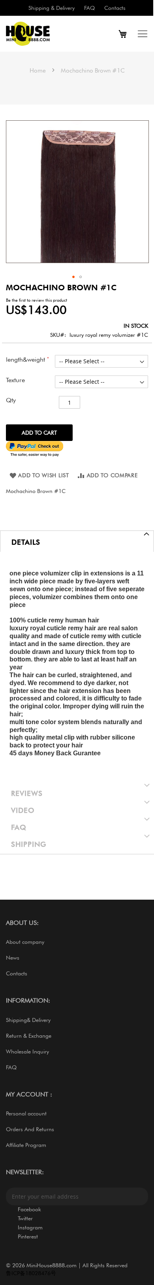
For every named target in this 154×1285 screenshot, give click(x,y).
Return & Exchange (28, 1036)
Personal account (26, 1113)
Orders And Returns (30, 1129)
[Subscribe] (139, 1196)
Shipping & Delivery (51, 8)
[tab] (77, 541)
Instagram (30, 1227)
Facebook (29, 1209)
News (12, 957)
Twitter (25, 1218)
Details (25, 542)
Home (38, 70)
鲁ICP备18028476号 (31, 1273)
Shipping (28, 844)
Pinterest (28, 1236)
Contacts (115, 8)
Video (23, 810)
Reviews (27, 793)
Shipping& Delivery (28, 1020)
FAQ (89, 8)
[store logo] (41, 34)
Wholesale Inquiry (27, 1051)
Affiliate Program (26, 1145)
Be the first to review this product (36, 300)
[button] (73, 277)
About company (25, 942)
